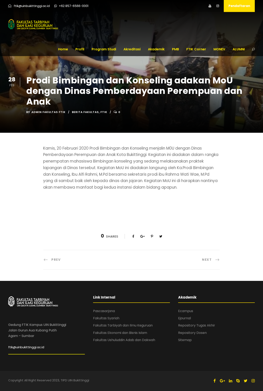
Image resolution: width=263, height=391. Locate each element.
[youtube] (210, 6)
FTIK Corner (196, 49)
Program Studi (104, 49)
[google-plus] (222, 381)
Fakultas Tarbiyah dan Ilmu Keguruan (123, 325)
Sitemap (185, 340)
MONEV (219, 49)
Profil (79, 49)
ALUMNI (239, 49)
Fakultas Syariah (106, 318)
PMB (175, 49)
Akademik (156, 49)
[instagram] (217, 6)
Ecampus (185, 311)
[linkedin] (230, 381)
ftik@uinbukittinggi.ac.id (26, 347)
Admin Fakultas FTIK (48, 112)
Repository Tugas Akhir (196, 325)
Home (63, 49)
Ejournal (184, 318)
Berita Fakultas (85, 112)
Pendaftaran (239, 6)
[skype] (238, 381)
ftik (103, 112)
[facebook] (214, 381)
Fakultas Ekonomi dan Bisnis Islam (120, 332)
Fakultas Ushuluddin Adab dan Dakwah (124, 340)
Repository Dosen (192, 332)
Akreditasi (132, 49)
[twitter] (245, 381)
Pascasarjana (104, 311)
